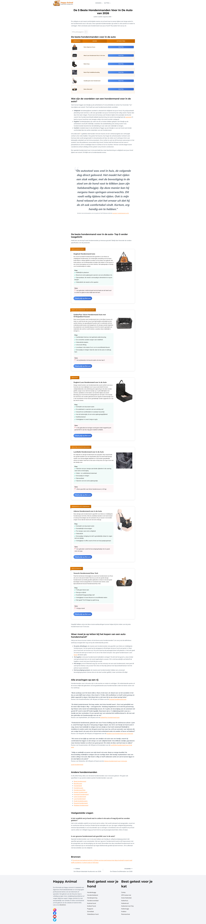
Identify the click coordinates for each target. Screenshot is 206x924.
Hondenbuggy (91, 892)
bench (76, 655)
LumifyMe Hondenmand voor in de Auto (89, 452)
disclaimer (63, 905)
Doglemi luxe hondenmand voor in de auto (120, 733)
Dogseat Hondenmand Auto (120, 213)
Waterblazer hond (92, 914)
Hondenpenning (92, 898)
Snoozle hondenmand (81, 803)
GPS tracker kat (126, 895)
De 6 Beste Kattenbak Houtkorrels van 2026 (87, 870)
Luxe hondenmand (79, 799)
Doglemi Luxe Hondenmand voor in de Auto (90, 382)
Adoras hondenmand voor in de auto (115, 761)
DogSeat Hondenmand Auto (84, 254)
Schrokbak (90, 911)
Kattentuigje (125, 909)
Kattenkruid (125, 903)
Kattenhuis (124, 900)
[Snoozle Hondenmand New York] (124, 592)
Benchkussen (78, 783)
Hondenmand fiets (79, 790)
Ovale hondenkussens (80, 801)
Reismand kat (125, 914)
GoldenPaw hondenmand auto (109, 717)
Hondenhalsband (92, 895)
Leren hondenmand (80, 796)
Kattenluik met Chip (127, 906)
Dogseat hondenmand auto (117, 699)
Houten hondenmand (80, 792)
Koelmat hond (91, 903)
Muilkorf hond (91, 906)
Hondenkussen (78, 788)
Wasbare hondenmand (81, 805)
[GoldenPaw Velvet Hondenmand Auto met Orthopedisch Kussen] (124, 334)
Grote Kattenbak (126, 898)
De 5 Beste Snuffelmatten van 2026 (121, 870)
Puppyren (90, 909)
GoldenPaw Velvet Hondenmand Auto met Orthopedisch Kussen (90, 316)
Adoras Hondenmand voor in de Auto (88, 511)
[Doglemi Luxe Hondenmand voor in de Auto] (124, 402)
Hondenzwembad (92, 900)
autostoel (128, 117)
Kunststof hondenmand (81, 794)
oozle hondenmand (77, 764)
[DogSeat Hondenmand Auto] (124, 272)
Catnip (123, 892)
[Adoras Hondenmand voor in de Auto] (124, 531)
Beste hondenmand (80, 781)
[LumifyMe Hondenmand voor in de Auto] (124, 471)
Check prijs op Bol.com (83, 298)
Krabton (123, 911)
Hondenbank (78, 785)
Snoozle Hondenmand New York (86, 573)
